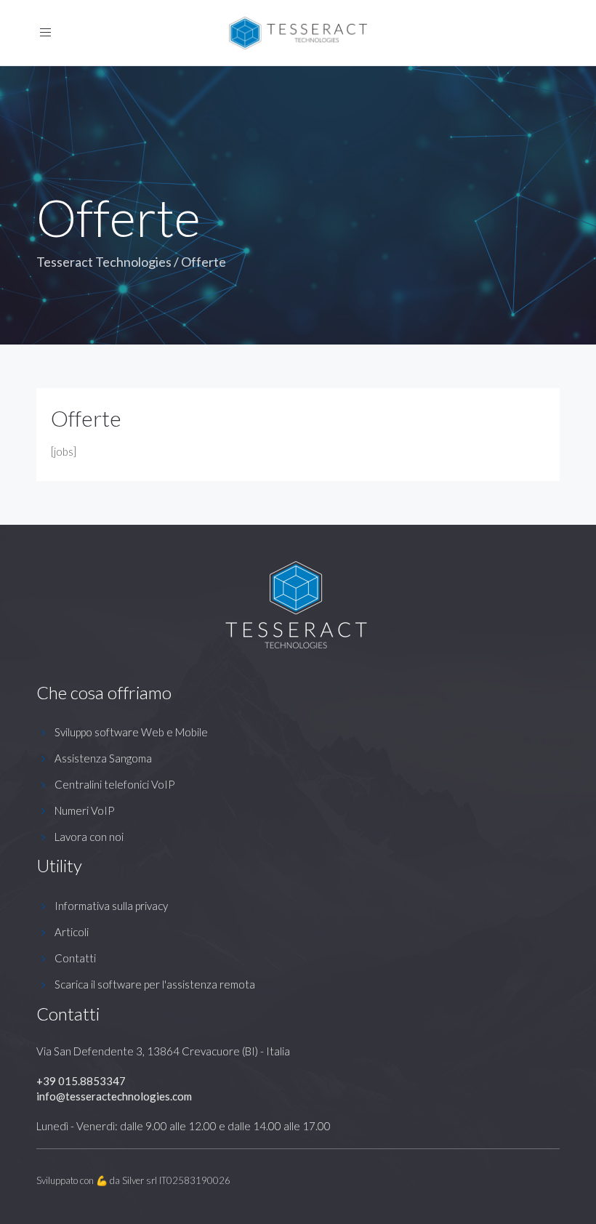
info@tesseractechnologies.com (114, 1096)
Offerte (86, 418)
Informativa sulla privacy (111, 905)
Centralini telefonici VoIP (114, 784)
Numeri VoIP (84, 810)
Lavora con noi (89, 836)
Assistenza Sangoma (103, 758)
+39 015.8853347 (81, 1080)
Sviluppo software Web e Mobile (131, 731)
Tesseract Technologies (104, 262)
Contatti (75, 958)
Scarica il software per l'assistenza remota (155, 984)
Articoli (72, 931)
